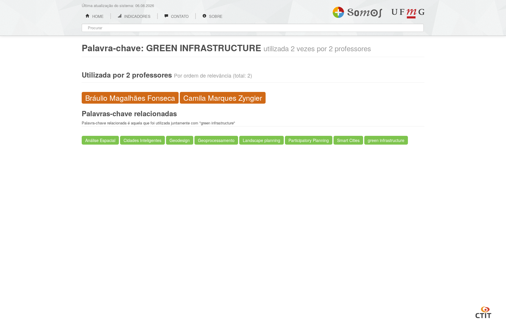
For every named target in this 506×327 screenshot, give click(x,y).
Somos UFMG (357, 11)
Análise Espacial (100, 140)
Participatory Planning (308, 140)
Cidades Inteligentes (142, 140)
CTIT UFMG (483, 311)
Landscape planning (261, 140)
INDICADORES (137, 16)
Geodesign (180, 140)
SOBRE (215, 16)
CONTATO (179, 16)
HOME (97, 16)
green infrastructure (386, 140)
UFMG (408, 13)
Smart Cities (348, 140)
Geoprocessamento (216, 140)
